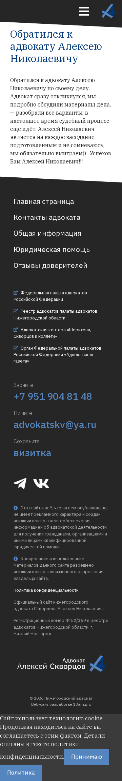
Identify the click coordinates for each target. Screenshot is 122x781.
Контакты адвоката (47, 217)
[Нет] (49, 774)
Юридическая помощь (52, 249)
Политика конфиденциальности (46, 590)
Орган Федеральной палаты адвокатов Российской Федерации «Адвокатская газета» (57, 354)
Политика (21, 772)
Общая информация (47, 233)
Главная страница (44, 201)
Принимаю (86, 756)
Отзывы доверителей (50, 265)
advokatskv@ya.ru (55, 424)
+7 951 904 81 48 (53, 396)
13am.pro (82, 704)
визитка (33, 452)
